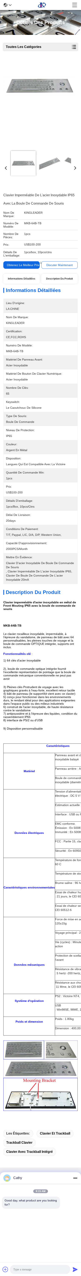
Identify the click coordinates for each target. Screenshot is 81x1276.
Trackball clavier (19, 1142)
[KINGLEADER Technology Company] (42, 5)
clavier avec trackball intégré (29, 1151)
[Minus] (75, 1177)
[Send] (75, 1269)
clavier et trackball (55, 1133)
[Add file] (5, 1269)
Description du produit (59, 278)
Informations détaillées (21, 278)
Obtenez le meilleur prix (23, 265)
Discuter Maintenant (59, 265)
